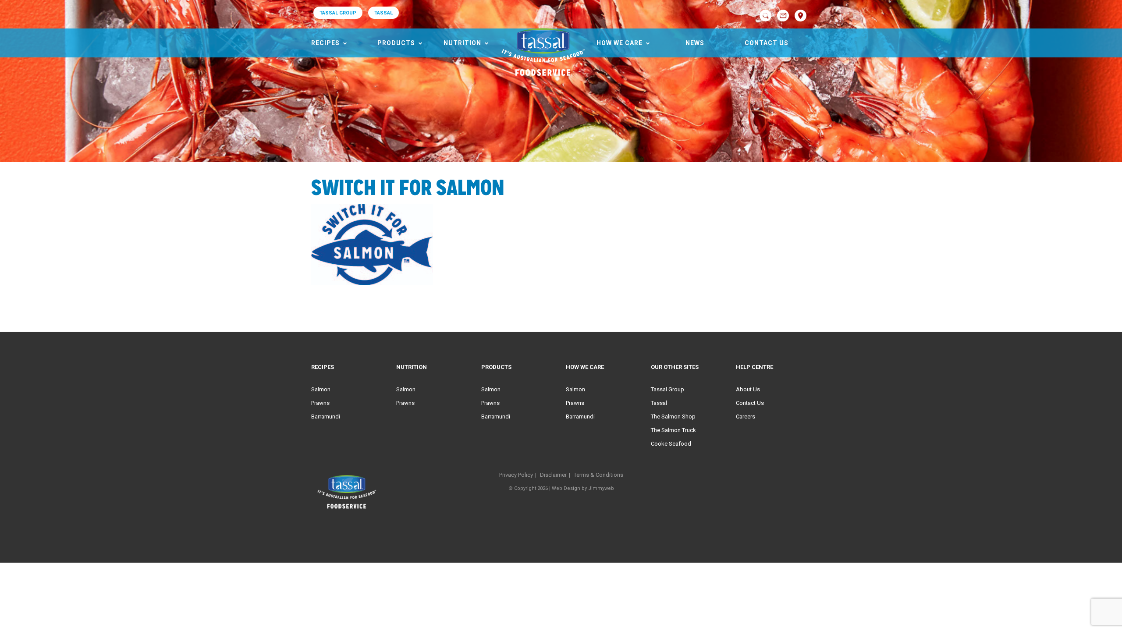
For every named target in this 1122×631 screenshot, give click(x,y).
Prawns (320, 403)
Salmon (320, 389)
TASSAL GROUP (338, 13)
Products (396, 42)
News (694, 42)
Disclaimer (553, 474)
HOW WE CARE (620, 42)
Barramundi (325, 416)
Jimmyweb (601, 488)
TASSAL (383, 13)
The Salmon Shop (673, 416)
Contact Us (766, 42)
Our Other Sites (675, 367)
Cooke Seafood (671, 443)
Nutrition (462, 42)
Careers (745, 416)
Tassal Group (667, 389)
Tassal (659, 403)
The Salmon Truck (673, 430)
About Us (748, 389)
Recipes (325, 42)
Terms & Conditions (598, 474)
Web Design (566, 488)
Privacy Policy (516, 474)
